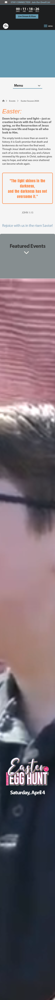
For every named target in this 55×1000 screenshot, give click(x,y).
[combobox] (27, 85)
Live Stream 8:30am (27, 16)
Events (12, 101)
